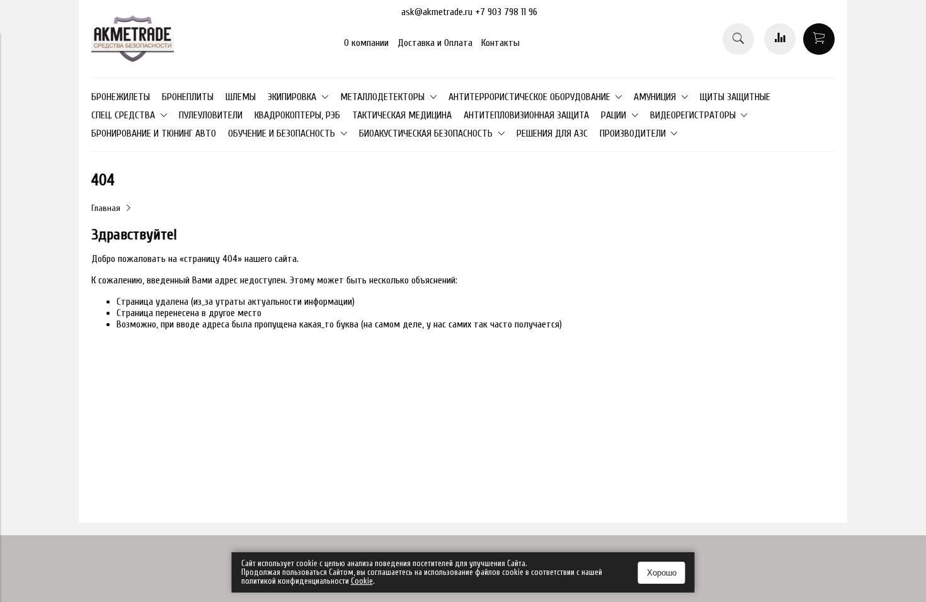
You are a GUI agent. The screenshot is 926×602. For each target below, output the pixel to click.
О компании (366, 42)
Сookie (362, 581)
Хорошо (662, 572)
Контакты (500, 42)
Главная (105, 208)
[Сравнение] (780, 39)
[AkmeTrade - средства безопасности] (132, 59)
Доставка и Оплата (434, 42)
